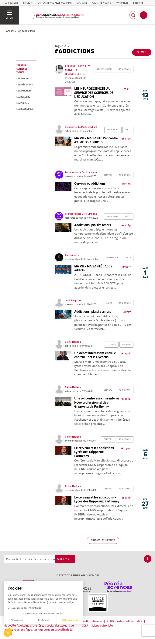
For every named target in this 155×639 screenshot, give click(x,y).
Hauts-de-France (101, 3)
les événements (24, 84)
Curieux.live (11, 3)
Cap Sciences (72, 255)
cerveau (108, 175)
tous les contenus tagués (21, 69)
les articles (22, 78)
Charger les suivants (103, 540)
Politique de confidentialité (124, 621)
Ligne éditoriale (102, 625)
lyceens (112, 344)
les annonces (23, 90)
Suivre (141, 52)
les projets (22, 103)
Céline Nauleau (73, 342)
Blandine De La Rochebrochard (81, 127)
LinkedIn (28, 3)
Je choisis (43, 620)
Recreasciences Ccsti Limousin (81, 172)
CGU (85, 625)
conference (112, 258)
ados (128, 129)
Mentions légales (91, 621)
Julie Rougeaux (73, 300)
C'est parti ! (65, 559)
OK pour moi (70, 620)
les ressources (24, 109)
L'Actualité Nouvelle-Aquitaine (54, 3)
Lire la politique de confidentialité (24, 608)
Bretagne (138, 3)
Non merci (17, 620)
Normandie (122, 3)
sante (128, 216)
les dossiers (23, 97)
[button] (7, 632)
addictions (125, 69)
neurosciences (104, 69)
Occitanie (82, 3)
